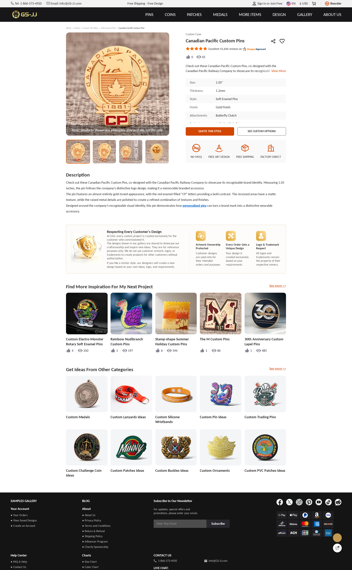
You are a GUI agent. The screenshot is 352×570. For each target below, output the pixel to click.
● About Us (88, 515)
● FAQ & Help (19, 561)
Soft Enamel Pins (108, 28)
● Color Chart (90, 567)
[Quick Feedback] (337, 548)
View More (278, 71)
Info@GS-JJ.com (218, 560)
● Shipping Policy (92, 536)
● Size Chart (89, 561)
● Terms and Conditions (96, 525)
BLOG (86, 501)
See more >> (277, 286)
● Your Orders (19, 515)
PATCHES (194, 14)
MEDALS (220, 14)
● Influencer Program (95, 541)
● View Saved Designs (24, 520)
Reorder (335, 3)
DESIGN (279, 14)
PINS (149, 14)
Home (68, 28)
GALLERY (304, 14)
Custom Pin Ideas (90, 28)
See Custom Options (262, 131)
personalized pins (194, 206)
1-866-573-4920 (167, 560)
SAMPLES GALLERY (24, 501)
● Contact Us (18, 567)
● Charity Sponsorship (95, 547)
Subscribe (219, 523)
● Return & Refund (93, 531)
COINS (170, 14)
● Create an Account (23, 525)
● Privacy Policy (91, 520)
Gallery (77, 28)
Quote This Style (210, 131)
